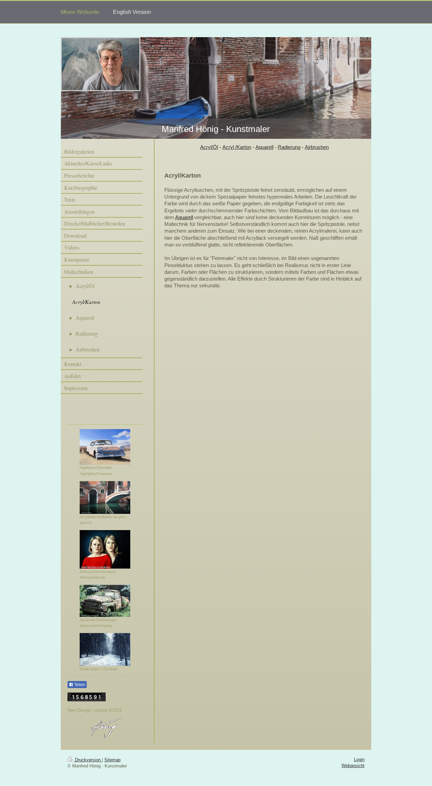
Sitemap (112, 759)
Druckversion (88, 759)
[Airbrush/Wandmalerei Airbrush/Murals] (105, 549)
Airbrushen (317, 147)
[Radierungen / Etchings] (105, 649)
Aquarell (264, 147)
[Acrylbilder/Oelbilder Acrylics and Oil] (105, 497)
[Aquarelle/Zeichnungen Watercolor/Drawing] (105, 601)
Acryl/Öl (209, 147)
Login (359, 759)
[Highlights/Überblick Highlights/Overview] (105, 447)
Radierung (289, 147)
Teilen (79, 684)
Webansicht (353, 765)
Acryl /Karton (236, 147)
